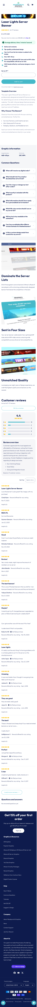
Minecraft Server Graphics (11, 863)
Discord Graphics (9, 867)
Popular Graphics (9, 854)
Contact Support (8, 936)
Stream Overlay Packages (11, 875)
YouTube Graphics (9, 871)
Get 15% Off (7, 912)
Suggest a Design (9, 916)
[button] (4, 5)
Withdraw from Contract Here (12, 883)
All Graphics (7, 850)
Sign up (17, 839)
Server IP (4, 71)
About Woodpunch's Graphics (12, 928)
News (5, 932)
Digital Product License (18, 86)
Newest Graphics (8, 879)
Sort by (20, 486)
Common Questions (9, 903)
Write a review (18, 414)
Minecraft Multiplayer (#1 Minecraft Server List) (17, 858)
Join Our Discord (8, 940)
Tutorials (6, 908)
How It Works (7, 899)
